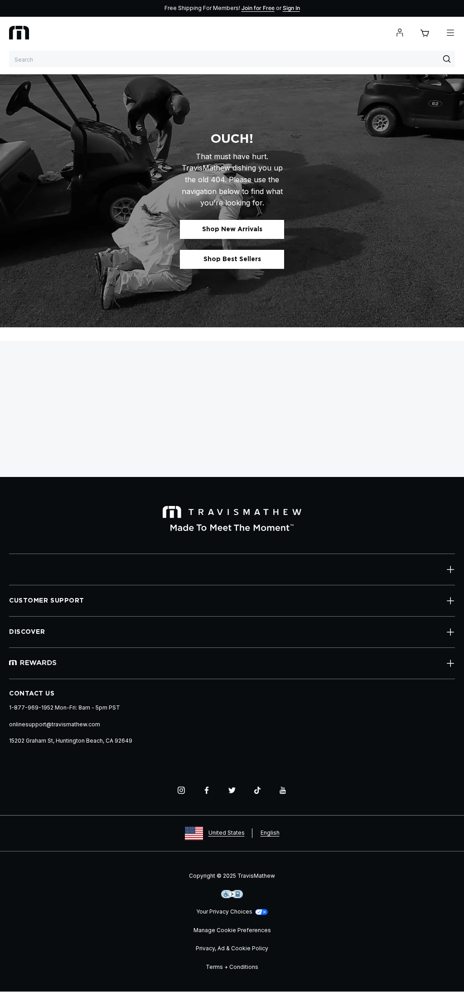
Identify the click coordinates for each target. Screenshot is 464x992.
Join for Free (258, 8)
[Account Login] (399, 32)
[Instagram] (181, 790)
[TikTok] (257, 790)
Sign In (291, 8)
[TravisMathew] (19, 32)
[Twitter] (232, 790)
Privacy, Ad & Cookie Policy (232, 948)
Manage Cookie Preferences (232, 930)
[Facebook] (206, 790)
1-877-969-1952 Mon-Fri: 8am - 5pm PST (64, 707)
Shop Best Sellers (232, 259)
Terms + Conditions (232, 966)
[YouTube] (282, 790)
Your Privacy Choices (224, 911)
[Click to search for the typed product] (447, 59)
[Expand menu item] (450, 569)
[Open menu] (450, 32)
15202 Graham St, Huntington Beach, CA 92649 (70, 740)
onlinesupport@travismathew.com (54, 724)
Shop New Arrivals (232, 229)
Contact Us (32, 694)
